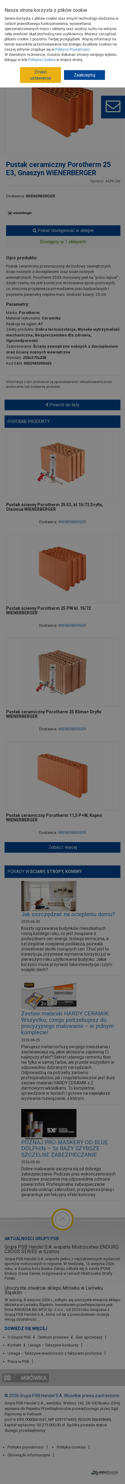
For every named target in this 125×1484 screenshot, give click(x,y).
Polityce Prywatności (72, 49)
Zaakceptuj (84, 75)
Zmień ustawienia (40, 75)
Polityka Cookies (42, 60)
